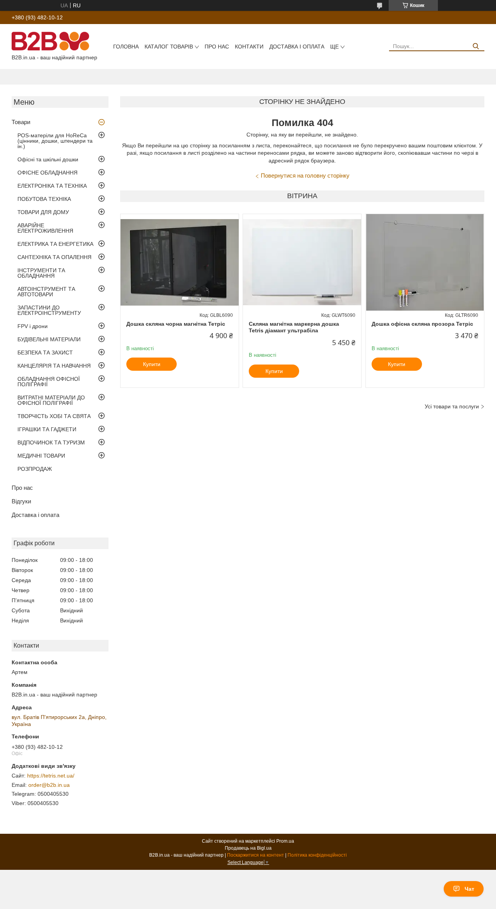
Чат (469, 889)
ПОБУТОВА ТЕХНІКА (44, 199)
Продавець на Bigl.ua (248, 848)
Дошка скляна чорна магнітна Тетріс (175, 324)
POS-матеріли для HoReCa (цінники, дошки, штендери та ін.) (55, 140)
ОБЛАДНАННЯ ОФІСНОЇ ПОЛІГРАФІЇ (48, 381)
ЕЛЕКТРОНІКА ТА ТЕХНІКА (52, 186)
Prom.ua (285, 841)
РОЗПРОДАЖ (34, 469)
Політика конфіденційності (317, 855)
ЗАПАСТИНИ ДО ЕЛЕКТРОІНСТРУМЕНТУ (49, 310)
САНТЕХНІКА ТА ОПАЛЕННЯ (54, 257)
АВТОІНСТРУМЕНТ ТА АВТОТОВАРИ (46, 291)
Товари (21, 122)
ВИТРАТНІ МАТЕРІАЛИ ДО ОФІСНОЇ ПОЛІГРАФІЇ (51, 400)
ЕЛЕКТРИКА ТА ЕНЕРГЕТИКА (55, 244)
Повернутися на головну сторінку (305, 175)
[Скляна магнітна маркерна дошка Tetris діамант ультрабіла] (302, 262)
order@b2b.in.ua (49, 785)
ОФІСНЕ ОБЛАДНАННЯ (47, 172)
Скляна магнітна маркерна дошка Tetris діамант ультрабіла (294, 327)
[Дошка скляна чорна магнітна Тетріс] (180, 262)
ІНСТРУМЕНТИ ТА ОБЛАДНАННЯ (41, 273)
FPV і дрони (32, 326)
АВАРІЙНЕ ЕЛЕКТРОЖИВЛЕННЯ (45, 228)
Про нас (217, 46)
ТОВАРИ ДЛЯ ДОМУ (43, 212)
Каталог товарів (169, 46)
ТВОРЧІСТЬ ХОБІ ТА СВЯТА (54, 416)
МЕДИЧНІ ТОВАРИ (41, 456)
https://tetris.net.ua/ (50, 775)
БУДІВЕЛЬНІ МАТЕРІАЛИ (49, 339)
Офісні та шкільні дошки (47, 159)
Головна (126, 46)
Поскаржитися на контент (255, 855)
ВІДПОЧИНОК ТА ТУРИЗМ (51, 442)
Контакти (249, 46)
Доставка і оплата (296, 46)
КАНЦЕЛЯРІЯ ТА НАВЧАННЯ (54, 366)
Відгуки (21, 501)
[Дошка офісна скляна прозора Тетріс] (425, 262)
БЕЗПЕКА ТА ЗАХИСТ (45, 352)
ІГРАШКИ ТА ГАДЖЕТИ (46, 429)
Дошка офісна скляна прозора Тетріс (422, 324)
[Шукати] (475, 46)
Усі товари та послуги (452, 406)
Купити (151, 364)
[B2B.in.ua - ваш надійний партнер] (50, 41)
